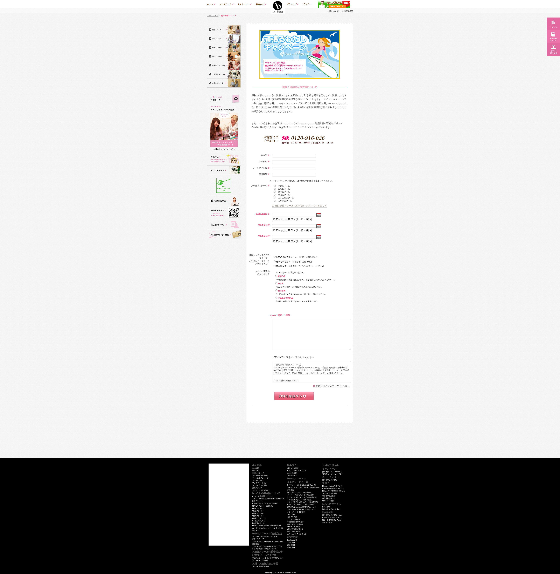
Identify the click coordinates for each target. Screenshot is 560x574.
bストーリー (244, 4)
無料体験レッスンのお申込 (332, 472)
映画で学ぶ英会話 (328, 496)
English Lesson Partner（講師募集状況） (267, 525)
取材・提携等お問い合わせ (332, 520)
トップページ (212, 15)
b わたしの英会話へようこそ (262, 496)
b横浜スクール (257, 516)
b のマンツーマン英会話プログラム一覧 (301, 485)
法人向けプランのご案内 (331, 509)
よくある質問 (292, 473)
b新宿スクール (257, 511)
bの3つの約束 (292, 540)
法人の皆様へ (327, 507)
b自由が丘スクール (259, 518)
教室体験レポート (328, 498)
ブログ (306, 4)
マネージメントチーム (260, 475)
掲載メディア (257, 488)
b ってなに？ (226, 4)
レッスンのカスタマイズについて (264, 549)
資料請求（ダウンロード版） (332, 474)
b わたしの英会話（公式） (331, 517)
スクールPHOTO (258, 539)
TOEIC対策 (291, 514)
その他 (321, 266)
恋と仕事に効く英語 (329, 480)
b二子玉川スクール (259, 521)
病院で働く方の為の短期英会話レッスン (301, 507)
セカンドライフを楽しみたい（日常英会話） (303, 502)
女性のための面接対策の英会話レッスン (301, 509)
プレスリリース (258, 480)
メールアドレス (260, 168)
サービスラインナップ (260, 478)
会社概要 (255, 468)
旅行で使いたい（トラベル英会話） (300, 492)
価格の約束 (291, 547)
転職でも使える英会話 (295, 524)
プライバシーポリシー (260, 483)
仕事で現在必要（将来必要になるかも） (294, 262)
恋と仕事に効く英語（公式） (332, 515)
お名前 (264, 155)
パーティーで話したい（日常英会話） (301, 495)
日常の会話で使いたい (286, 257)
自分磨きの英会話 (293, 526)
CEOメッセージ (258, 473)
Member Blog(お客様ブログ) (332, 486)
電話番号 (263, 174)
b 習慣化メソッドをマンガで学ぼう (265, 503)
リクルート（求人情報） (261, 490)
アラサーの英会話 (293, 519)
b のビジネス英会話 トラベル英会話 (300, 504)
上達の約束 (291, 542)
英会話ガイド (292, 475)
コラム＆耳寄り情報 (259, 485)
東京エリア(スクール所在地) (262, 506)
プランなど (291, 4)
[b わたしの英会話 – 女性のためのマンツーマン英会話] (278, 7)
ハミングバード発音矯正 (296, 512)
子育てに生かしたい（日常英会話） (300, 500)
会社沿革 (255, 470)
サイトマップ (327, 522)
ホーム (210, 4)
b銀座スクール (257, 508)
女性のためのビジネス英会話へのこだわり (267, 546)
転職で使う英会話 (293, 531)
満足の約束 (291, 545)
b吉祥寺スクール (258, 523)
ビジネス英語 (292, 517)
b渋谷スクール (257, 513)
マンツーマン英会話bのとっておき (264, 536)
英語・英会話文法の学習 (261, 566)
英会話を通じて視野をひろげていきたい (294, 266)
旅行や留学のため (310, 257)
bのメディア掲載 (328, 501)
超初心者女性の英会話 (295, 529)
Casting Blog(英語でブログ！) (333, 488)
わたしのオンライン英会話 (297, 534)
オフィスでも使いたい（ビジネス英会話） (302, 497)
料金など (260, 4)
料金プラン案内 (293, 468)
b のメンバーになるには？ (296, 470)
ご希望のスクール (259, 185)
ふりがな (263, 161)
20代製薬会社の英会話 (295, 522)
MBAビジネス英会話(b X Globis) (333, 491)
